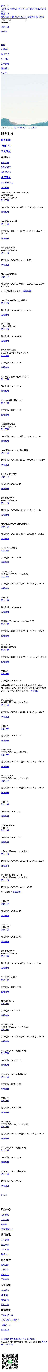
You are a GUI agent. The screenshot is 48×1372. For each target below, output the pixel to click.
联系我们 (5, 1295)
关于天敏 (5, 64)
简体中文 (5, 27)
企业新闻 (5, 1240)
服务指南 (5, 17)
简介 (3, 200)
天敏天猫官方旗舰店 (10, 1320)
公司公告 (5, 1249)
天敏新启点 (6, 1325)
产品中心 (5, 6)
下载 (7, 200)
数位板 (21, 9)
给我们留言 (6, 167)
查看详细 (5, 212)
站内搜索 (5, 68)
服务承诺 (5, 1265)
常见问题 (22, 17)
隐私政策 (22, 1339)
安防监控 (5, 9)
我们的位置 (6, 172)
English (4, 31)
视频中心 (5, 1254)
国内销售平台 (7, 183)
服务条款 (14, 1339)
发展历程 (5, 1300)
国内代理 (5, 188)
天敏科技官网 (7, 1315)
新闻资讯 (5, 59)
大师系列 (14, 9)
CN (2, 73)
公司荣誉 (5, 1305)
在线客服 (31, 17)
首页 (3, 45)
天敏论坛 (5, 1279)
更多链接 (5, 1330)
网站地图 (31, 1339)
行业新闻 (5, 1245)
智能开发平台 (31, 9)
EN (5, 73)
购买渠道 (40, 17)
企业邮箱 (5, 1339)
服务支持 (5, 14)
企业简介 (5, 1290)
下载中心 (14, 17)
